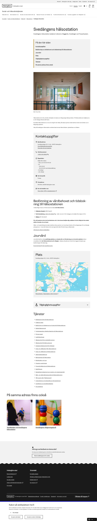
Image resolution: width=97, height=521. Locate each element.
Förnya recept (39, 334)
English (80, 6)
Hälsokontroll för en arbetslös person (45, 340)
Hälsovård (23, 18)
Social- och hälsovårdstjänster (14, 18)
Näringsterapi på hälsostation (43, 357)
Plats (37, 55)
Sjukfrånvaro (39, 369)
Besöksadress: (42, 142)
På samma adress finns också (44, 65)
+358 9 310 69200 (43, 154)
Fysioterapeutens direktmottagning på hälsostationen (49, 331)
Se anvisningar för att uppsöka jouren (43, 246)
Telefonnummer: (42, 152)
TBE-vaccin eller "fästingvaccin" (44, 378)
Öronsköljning (39, 386)
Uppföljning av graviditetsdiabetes (44, 383)
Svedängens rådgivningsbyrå (46, 428)
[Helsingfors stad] (10, 496)
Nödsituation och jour (41, 360)
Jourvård (38, 52)
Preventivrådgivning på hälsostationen (45, 366)
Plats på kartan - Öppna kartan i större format (46, 293)
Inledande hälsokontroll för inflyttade (45, 346)
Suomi (71, 6)
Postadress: (41, 182)
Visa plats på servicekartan (44, 148)
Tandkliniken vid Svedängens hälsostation (17, 429)
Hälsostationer (29, 18)
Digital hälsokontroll (41, 328)
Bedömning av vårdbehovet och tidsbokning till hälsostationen (54, 49)
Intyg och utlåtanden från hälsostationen (46, 348)
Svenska (76, 6)
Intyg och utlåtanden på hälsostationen (45, 351)
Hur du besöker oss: (43, 188)
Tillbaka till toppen (81, 496)
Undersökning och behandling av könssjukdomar (48, 381)
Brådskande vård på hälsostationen (45, 319)
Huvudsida (4, 18)
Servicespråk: (41, 176)
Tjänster (38, 62)
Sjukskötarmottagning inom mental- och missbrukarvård (50, 372)
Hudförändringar (40, 337)
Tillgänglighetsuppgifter (43, 59)
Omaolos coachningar (41, 363)
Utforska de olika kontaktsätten (41, 230)
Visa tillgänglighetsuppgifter (45, 146)
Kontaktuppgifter (41, 46)
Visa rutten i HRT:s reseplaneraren (46, 191)
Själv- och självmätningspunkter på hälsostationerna (49, 375)
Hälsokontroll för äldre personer (44, 343)
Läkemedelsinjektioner (41, 354)
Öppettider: (41, 158)
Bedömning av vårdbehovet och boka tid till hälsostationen (50, 325)
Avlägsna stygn (39, 322)
